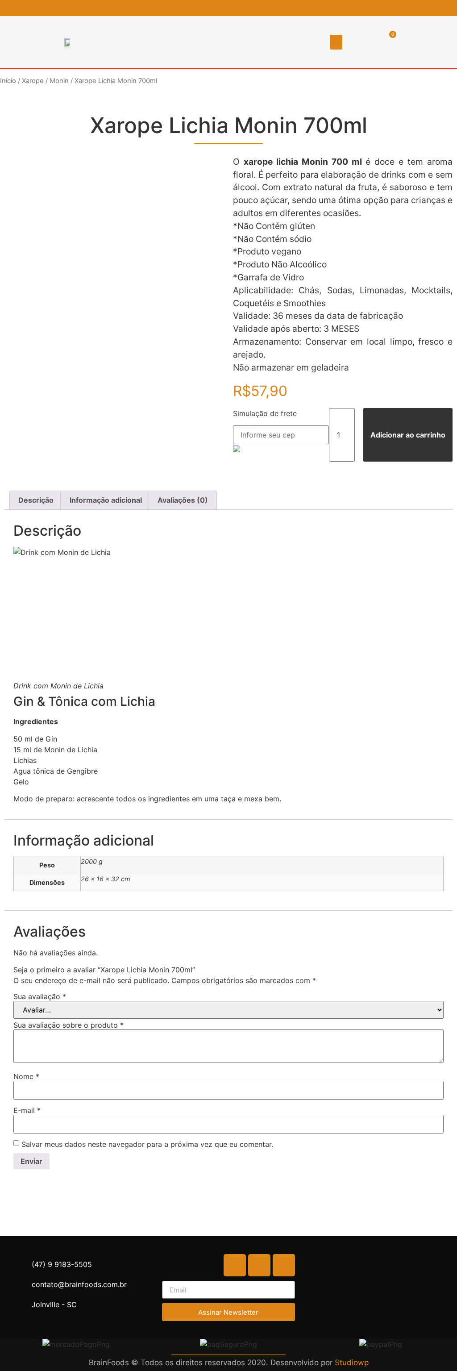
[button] (336, 42)
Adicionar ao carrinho (407, 434)
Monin (59, 81)
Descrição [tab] (36, 500)
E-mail (27, 1110)
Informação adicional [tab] (106, 500)
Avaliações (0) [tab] (183, 500)
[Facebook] (424, 8)
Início (8, 81)
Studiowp (352, 1362)
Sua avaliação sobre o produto (68, 1025)
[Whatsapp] (452, 8)
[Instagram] (438, 8)
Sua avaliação (39, 996)
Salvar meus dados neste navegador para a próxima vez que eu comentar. (147, 1144)
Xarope (33, 81)
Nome (26, 1076)
